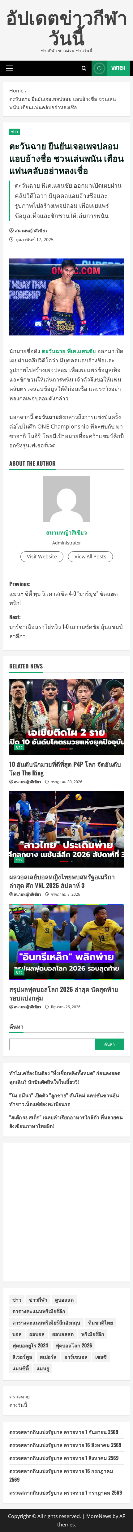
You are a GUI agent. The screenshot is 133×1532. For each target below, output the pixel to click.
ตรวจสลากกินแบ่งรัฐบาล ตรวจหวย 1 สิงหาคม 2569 (64, 1458)
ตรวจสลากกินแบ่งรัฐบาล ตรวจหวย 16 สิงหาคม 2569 (65, 1445)
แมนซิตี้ (20, 1368)
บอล (17, 1334)
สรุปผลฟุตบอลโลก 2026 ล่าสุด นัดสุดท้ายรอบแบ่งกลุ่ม (63, 993)
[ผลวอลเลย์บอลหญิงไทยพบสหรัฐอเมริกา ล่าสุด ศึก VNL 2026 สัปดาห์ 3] (66, 829)
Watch (118, 68)
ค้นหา (16, 1026)
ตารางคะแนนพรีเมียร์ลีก (38, 1311)
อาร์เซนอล (76, 1356)
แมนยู (42, 1368)
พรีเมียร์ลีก (92, 1334)
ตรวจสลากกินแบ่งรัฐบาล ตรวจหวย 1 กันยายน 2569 (63, 1432)
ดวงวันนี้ (18, 1405)
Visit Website (42, 556)
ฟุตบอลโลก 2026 (74, 1345)
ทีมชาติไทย (100, 1322)
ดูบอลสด (64, 1299)
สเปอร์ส (48, 1356)
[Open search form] (84, 68)
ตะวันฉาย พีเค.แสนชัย (69, 351)
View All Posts (90, 556)
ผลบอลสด (63, 1334)
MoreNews (98, 1516)
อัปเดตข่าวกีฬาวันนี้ (66, 26)
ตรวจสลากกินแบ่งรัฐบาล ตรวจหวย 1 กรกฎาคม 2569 (65, 1492)
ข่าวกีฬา (38, 1299)
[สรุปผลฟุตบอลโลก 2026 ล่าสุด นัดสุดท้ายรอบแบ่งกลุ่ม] (66, 942)
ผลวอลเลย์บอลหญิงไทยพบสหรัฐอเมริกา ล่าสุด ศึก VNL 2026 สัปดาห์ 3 (62, 881)
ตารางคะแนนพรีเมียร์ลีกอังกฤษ (46, 1322)
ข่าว (14, 131)
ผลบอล (37, 1334)
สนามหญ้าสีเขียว (31, 230)
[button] (9, 68)
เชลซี (101, 1356)
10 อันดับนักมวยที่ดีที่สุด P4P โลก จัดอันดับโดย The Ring (65, 768)
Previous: (63, 593)
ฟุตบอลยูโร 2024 (30, 1345)
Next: (65, 626)
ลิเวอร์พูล (22, 1356)
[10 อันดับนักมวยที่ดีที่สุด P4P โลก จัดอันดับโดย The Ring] (66, 717)
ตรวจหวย (19, 1396)
